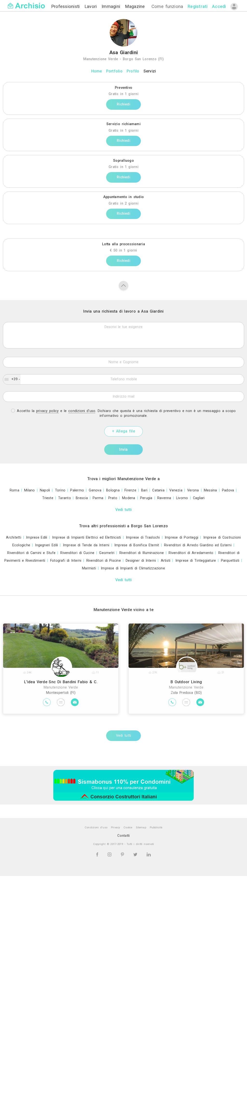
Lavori (91, 6)
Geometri (106, 553)
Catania (158, 490)
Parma (98, 498)
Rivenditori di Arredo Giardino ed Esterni (198, 545)
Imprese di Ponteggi (181, 537)
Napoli (45, 490)
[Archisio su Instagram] (110, 854)
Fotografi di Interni (66, 561)
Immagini (112, 6)
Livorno (182, 498)
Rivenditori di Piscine (103, 561)
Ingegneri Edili (46, 545)
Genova (95, 490)
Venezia (175, 490)
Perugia (146, 498)
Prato (112, 498)
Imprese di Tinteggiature (195, 561)
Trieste (47, 498)
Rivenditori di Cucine (77, 553)
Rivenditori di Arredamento (191, 553)
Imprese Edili (36, 537)
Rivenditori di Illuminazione (141, 553)
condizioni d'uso (81, 411)
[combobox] (12, 379)
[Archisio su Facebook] (97, 854)
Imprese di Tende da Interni (86, 545)
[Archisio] (26, 3)
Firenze (130, 490)
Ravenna (164, 498)
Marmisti (89, 568)
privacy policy (47, 411)
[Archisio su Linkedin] (149, 854)
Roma (14, 490)
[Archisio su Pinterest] (123, 854)
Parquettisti (230, 561)
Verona (193, 490)
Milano (29, 490)
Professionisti (66, 6)
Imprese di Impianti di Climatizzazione (133, 568)
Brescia (82, 498)
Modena (128, 498)
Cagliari (199, 498)
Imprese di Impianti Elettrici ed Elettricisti (86, 537)
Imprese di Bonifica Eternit (136, 545)
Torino (60, 490)
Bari (144, 490)
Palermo (77, 490)
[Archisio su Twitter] (136, 854)
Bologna (113, 490)
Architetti (13, 537)
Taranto (64, 498)
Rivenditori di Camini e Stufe (31, 553)
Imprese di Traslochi (143, 537)
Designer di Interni (141, 561)
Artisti (166, 561)
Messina (210, 490)
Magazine (135, 6)
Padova (228, 490)
